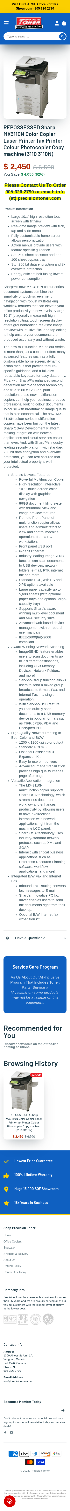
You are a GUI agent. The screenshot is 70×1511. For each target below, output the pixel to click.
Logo (29, 23)
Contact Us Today (15, 1272)
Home (7, 1235)
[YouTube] (11, 1432)
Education (10, 1247)
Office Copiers (13, 1241)
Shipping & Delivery (16, 1253)
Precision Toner (40, 1470)
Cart (64, 23)
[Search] (62, 36)
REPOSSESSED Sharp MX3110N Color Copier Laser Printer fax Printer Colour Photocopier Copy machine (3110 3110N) (24, 1105)
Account (56, 23)
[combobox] (35, 36)
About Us (9, 1259)
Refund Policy (12, 1265)
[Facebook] (5, 1432)
